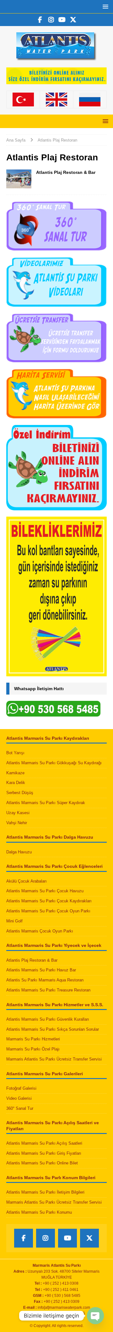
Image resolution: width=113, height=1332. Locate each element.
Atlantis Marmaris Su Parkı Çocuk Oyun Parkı (48, 911)
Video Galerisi (19, 1098)
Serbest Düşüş (19, 792)
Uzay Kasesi (18, 812)
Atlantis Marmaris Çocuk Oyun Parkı (39, 931)
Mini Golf (14, 921)
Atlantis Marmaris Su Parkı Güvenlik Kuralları (47, 1019)
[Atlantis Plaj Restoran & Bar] (18, 178)
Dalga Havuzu (19, 852)
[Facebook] (40, 19)
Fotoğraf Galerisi (21, 1088)
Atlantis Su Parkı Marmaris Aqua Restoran (44, 980)
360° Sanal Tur (19, 1108)
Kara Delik (15, 782)
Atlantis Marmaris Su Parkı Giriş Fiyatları (43, 1153)
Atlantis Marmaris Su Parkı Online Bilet (42, 1163)
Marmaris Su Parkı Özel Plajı (33, 1049)
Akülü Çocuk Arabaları (26, 881)
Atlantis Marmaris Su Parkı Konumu (39, 1212)
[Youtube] (61, 19)
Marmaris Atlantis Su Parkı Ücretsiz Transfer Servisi (54, 1059)
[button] (104, 6)
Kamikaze (15, 773)
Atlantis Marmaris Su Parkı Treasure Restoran (48, 990)
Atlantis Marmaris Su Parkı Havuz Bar (41, 970)
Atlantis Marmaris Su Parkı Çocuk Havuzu (44, 891)
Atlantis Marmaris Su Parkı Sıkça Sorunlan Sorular (52, 1029)
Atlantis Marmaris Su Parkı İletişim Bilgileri (45, 1192)
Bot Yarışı (15, 752)
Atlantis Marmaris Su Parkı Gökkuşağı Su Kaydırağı (54, 762)
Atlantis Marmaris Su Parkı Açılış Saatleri (44, 1143)
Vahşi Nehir (16, 822)
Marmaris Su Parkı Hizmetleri (33, 1039)
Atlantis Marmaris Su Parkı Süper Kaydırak (45, 802)
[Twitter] (72, 19)
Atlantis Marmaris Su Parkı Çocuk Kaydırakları (49, 901)
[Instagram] (51, 19)
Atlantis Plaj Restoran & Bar (65, 172)
